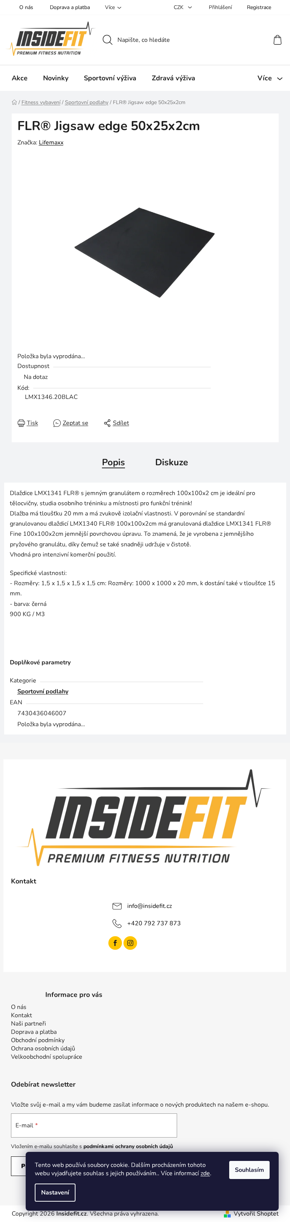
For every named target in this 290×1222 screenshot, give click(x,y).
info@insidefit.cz (149, 906)
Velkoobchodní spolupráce (46, 1057)
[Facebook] (115, 943)
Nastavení (55, 1192)
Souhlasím (249, 1170)
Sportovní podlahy (42, 691)
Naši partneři (28, 1024)
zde (205, 1173)
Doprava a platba (70, 7)
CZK (179, 7)
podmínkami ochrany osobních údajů (128, 1146)
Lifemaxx (51, 142)
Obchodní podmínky (38, 1040)
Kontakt (21, 1015)
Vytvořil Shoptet (256, 1214)
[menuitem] (19, 78)
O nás (26, 7)
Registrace (259, 7)
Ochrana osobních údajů (43, 1048)
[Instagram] (130, 943)
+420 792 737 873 (154, 923)
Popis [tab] (113, 462)
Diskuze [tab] (171, 462)
